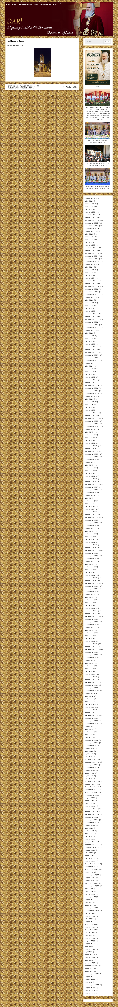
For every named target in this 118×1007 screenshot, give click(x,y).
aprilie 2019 (90, 440)
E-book (36, 4)
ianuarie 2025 (91, 250)
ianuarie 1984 (90, 963)
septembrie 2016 (92, 526)
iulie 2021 (89, 366)
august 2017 (90, 495)
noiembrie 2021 (91, 355)
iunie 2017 (89, 501)
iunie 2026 (89, 204)
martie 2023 (90, 311)
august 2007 (90, 798)
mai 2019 (89, 437)
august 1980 (90, 977)
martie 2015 (90, 575)
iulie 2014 (89, 597)
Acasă (8, 4)
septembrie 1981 (92, 974)
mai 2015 (89, 570)
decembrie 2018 (92, 451)
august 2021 (90, 363)
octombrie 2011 (91, 688)
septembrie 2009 (92, 746)
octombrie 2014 (91, 589)
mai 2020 (89, 404)
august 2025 (90, 231)
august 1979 (90, 979)
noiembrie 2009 (91, 740)
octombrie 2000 (92, 883)
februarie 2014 (91, 611)
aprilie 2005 (90, 858)
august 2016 (90, 528)
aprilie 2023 (90, 308)
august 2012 (90, 660)
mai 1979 (88, 982)
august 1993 (90, 922)
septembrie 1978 (92, 985)
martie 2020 (90, 410)
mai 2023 (89, 305)
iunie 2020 (89, 402)
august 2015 (90, 561)
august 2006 (90, 825)
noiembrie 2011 (91, 685)
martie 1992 (90, 927)
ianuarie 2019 (90, 449)
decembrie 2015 (92, 550)
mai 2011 (88, 702)
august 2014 (90, 594)
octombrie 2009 (92, 743)
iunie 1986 (89, 955)
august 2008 (90, 770)
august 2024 (90, 264)
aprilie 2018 (90, 473)
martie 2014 (90, 608)
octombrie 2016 (91, 523)
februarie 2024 (91, 281)
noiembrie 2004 (91, 867)
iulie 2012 (89, 663)
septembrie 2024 (92, 261)
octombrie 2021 (91, 358)
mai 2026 (89, 206)
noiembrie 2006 (91, 817)
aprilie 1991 (90, 933)
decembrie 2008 (92, 762)
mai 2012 (89, 669)
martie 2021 (90, 377)
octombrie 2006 (92, 820)
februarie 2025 (91, 248)
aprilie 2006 (90, 836)
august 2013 (90, 627)
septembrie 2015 (92, 559)
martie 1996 (90, 916)
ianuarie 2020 (91, 415)
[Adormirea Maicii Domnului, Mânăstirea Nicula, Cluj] (98, 130)
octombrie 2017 (91, 490)
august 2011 (90, 693)
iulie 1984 (89, 960)
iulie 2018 (89, 465)
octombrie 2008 (92, 765)
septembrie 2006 (92, 823)
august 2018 (90, 462)
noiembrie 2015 (91, 553)
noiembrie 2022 (91, 322)
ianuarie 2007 (91, 812)
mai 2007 (89, 803)
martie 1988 (90, 949)
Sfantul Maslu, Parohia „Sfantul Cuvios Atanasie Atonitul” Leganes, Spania (23, 87)
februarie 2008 (91, 781)
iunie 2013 (89, 633)
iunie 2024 (89, 270)
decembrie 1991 (91, 930)
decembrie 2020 (92, 385)
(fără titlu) (97, 86)
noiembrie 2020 (91, 388)
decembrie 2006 (92, 814)
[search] (60, 4)
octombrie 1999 (91, 897)
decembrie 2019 (92, 418)
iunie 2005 (89, 856)
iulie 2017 (89, 498)
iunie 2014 (89, 600)
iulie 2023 (89, 300)
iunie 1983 (89, 968)
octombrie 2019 (91, 424)
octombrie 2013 (91, 622)
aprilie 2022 (90, 341)
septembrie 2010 (92, 724)
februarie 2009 (91, 759)
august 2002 (90, 880)
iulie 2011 (89, 696)
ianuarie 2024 (91, 283)
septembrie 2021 (92, 360)
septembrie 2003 (92, 875)
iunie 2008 (89, 773)
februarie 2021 (91, 380)
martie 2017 (90, 509)
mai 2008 (89, 776)
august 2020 (90, 396)
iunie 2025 (89, 237)
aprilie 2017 (90, 506)
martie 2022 (90, 344)
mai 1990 (89, 935)
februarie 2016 (91, 545)
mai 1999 (89, 902)
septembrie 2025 (92, 228)
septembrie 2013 (92, 625)
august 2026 (90, 198)
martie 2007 (90, 806)
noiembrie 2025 (91, 223)
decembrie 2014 (92, 583)
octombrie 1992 (91, 924)
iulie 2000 (89, 889)
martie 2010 (90, 737)
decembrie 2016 (92, 517)
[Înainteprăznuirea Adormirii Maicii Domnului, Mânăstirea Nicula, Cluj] (98, 176)
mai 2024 (89, 272)
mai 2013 (89, 636)
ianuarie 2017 (90, 515)
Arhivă (55, 4)
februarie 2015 (91, 578)
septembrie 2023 (92, 294)
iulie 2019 (89, 432)
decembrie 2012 (92, 649)
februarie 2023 (91, 314)
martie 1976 (90, 990)
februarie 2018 (91, 479)
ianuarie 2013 (90, 647)
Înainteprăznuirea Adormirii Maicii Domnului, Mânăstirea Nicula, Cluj (98, 187)
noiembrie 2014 (91, 586)
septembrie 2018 (92, 460)
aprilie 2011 (90, 704)
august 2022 (90, 330)
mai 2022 (89, 338)
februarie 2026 (91, 215)
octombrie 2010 (91, 721)
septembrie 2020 (92, 393)
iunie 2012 (89, 666)
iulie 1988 (89, 946)
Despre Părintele (45, 4)
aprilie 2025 (90, 242)
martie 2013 (90, 641)
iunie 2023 (89, 303)
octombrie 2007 (91, 792)
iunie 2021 (89, 369)
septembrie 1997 (92, 911)
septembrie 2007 (92, 795)
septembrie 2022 (92, 327)
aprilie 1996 (90, 913)
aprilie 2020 (90, 407)
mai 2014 (89, 603)
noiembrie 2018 (91, 454)
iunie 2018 (89, 468)
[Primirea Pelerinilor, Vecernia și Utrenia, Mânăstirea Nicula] (98, 153)
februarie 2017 (91, 512)
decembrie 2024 (92, 253)
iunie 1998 (89, 905)
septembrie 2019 (92, 426)
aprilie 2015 (90, 572)
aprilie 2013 (90, 638)
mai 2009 (89, 754)
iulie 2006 (89, 828)
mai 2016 (89, 537)
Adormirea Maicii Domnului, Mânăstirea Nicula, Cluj (97, 141)
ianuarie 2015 (90, 581)
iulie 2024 (89, 267)
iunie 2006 (89, 831)
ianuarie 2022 (91, 349)
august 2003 (90, 878)
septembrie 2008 (92, 768)
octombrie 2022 (92, 325)
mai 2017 (88, 504)
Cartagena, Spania (70, 87)
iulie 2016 (89, 531)
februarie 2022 (91, 347)
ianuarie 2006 (91, 842)
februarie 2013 (91, 644)
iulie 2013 (89, 630)
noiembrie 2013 (91, 619)
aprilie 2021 (90, 374)
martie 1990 (90, 938)
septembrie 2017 (92, 493)
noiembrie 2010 (91, 718)
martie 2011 (90, 707)
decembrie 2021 (92, 352)
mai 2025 (89, 239)
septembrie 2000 (92, 886)
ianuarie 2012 (90, 680)
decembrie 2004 (92, 864)
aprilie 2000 (90, 894)
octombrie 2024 (92, 259)
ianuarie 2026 (91, 217)
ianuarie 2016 (90, 548)
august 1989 (90, 941)
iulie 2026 (89, 201)
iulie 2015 (89, 564)
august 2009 (90, 748)
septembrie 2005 (92, 847)
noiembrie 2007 (91, 790)
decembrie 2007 (92, 787)
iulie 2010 (89, 729)
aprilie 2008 (90, 779)
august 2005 (90, 850)
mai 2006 (89, 834)
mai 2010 (89, 735)
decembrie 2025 (92, 220)
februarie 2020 (91, 413)
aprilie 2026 (90, 209)
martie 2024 (90, 278)
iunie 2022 (89, 336)
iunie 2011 (89, 699)
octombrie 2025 (92, 226)
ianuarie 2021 (90, 382)
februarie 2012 (91, 677)
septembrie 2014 (92, 592)
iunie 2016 (89, 534)
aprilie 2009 (90, 757)
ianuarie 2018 (90, 482)
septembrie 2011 (92, 691)
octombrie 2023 (92, 292)
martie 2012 (90, 674)
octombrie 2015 (91, 556)
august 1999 (90, 900)
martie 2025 (90, 245)
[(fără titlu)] (98, 67)
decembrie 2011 (91, 682)
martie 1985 (90, 957)
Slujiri (14, 4)
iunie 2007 (89, 801)
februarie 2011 (91, 710)
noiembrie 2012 (91, 652)
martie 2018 (90, 476)
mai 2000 (89, 891)
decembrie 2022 (92, 319)
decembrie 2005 (92, 845)
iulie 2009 (89, 751)
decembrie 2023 (92, 286)
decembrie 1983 (92, 966)
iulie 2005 (89, 853)
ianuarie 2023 (91, 316)
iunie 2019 (89, 435)
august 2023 (90, 297)
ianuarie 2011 (90, 713)
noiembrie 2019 (91, 421)
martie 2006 (90, 839)
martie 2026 (90, 212)
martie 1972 (90, 993)
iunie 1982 (89, 971)
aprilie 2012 (90, 671)
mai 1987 (88, 952)
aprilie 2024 (90, 275)
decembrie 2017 (91, 484)
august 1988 (90, 944)
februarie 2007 (91, 809)
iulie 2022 (89, 333)
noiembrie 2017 (91, 487)
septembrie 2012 (92, 658)
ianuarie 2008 (91, 784)
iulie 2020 (89, 399)
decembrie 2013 (92, 616)
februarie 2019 (91, 446)
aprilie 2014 (90, 605)
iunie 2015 (89, 567)
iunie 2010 (89, 732)
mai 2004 (89, 872)
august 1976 (90, 988)
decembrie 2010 (92, 715)
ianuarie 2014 (90, 614)
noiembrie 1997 (91, 908)
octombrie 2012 (91, 655)
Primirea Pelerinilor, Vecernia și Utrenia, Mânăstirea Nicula (98, 164)
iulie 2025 (89, 234)
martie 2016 (90, 542)
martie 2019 (90, 443)
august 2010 (90, 726)
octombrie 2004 (92, 869)
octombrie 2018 (91, 457)
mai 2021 (89, 371)
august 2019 (90, 429)
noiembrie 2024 (91, 256)
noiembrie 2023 (91, 289)
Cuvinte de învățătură (25, 4)
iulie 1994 (89, 919)
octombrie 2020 (92, 391)
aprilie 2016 (90, 539)
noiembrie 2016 (91, 520)
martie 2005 (90, 861)
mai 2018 (89, 471)
